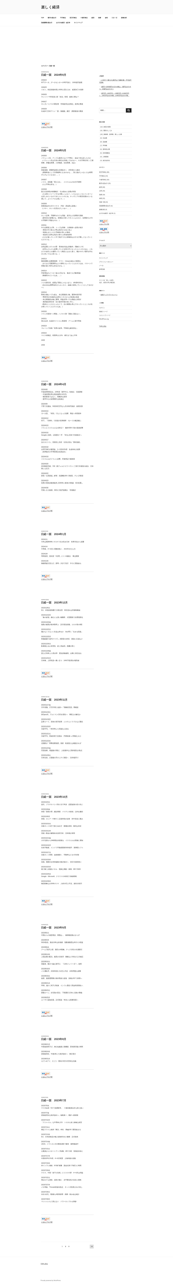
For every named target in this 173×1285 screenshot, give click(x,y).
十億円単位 (84, 17)
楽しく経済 (50, 7)
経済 (93, 17)
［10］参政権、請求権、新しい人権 (110, 134)
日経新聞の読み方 (46, 22)
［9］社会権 (103, 138)
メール (101, 265)
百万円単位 (73, 17)
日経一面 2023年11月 (54, 699)
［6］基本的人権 (104, 149)
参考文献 (102, 269)
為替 (99, 17)
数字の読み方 (52, 17)
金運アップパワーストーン (109, 294)
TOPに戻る (102, 326)
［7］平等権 (103, 145)
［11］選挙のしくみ (105, 130)
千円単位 (63, 17)
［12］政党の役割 (105, 127)
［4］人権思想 (103, 156)
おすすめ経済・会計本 (63, 22)
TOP (42, 17)
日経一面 (114, 17)
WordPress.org (104, 319)
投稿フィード (103, 311)
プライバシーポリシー (106, 262)
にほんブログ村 (46, 127)
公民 (100, 191)
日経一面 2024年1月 (53, 534)
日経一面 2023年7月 (53, 1100)
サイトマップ (78, 22)
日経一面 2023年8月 (53, 1039)
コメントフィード (104, 315)
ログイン (102, 308)
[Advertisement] (86, 41)
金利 (106, 17)
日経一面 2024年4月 (53, 384)
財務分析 (124, 17)
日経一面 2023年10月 (54, 796)
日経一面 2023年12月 (54, 602)
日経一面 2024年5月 (53, 150)
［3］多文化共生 (104, 160)
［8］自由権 (103, 142)
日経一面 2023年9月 (53, 927)
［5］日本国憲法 (104, 153)
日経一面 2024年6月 (53, 74)
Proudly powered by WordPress (51, 1280)
